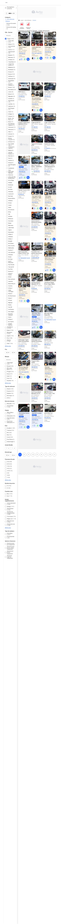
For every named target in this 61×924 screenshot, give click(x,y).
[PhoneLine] (28, 59)
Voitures (8, 21)
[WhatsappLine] (24, 59)
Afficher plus (8, 346)
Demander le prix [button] (25, 258)
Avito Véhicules (10, 19)
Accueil (21, 20)
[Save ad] (28, 33)
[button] (7, 448)
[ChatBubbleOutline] (21, 59)
